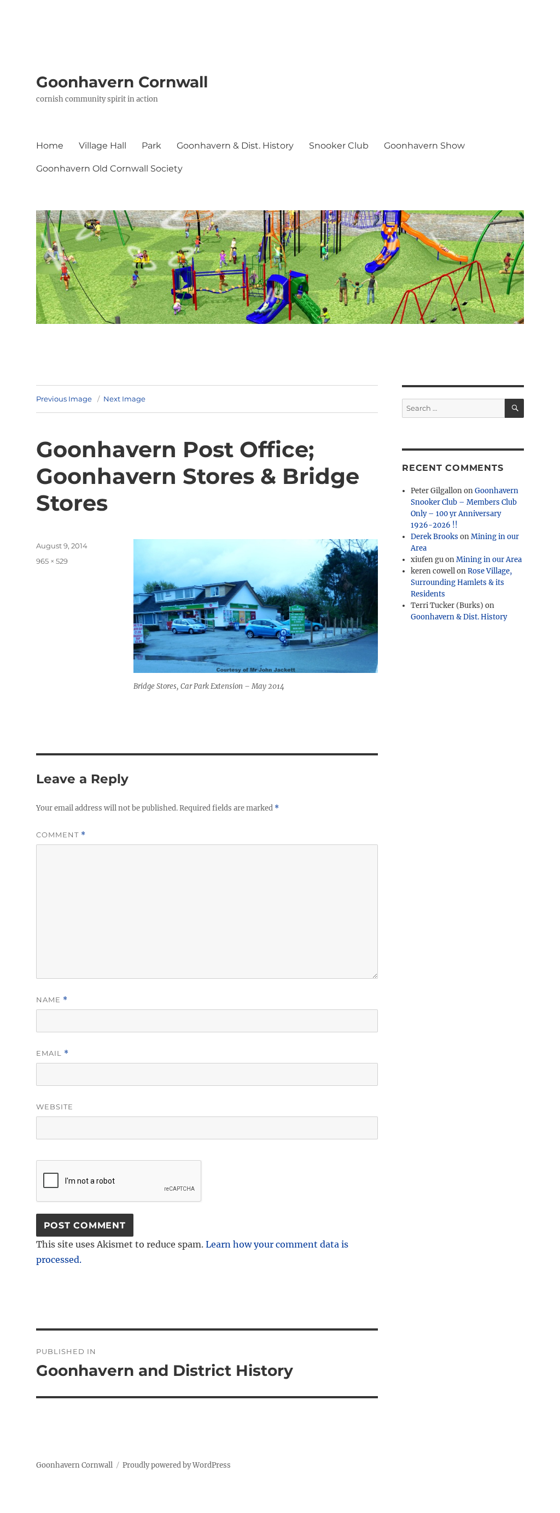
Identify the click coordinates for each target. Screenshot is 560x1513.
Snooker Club (339, 145)
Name (52, 999)
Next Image (124, 398)
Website (54, 1106)
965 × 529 (52, 561)
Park (151, 145)
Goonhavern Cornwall (122, 82)
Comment (61, 835)
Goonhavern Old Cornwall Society (109, 168)
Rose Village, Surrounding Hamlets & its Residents (461, 582)
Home (49, 145)
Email (52, 1053)
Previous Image (64, 398)
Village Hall (102, 145)
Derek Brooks (434, 536)
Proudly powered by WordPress (176, 1465)
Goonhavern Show (424, 145)
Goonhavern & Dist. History (235, 145)
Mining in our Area (489, 559)
